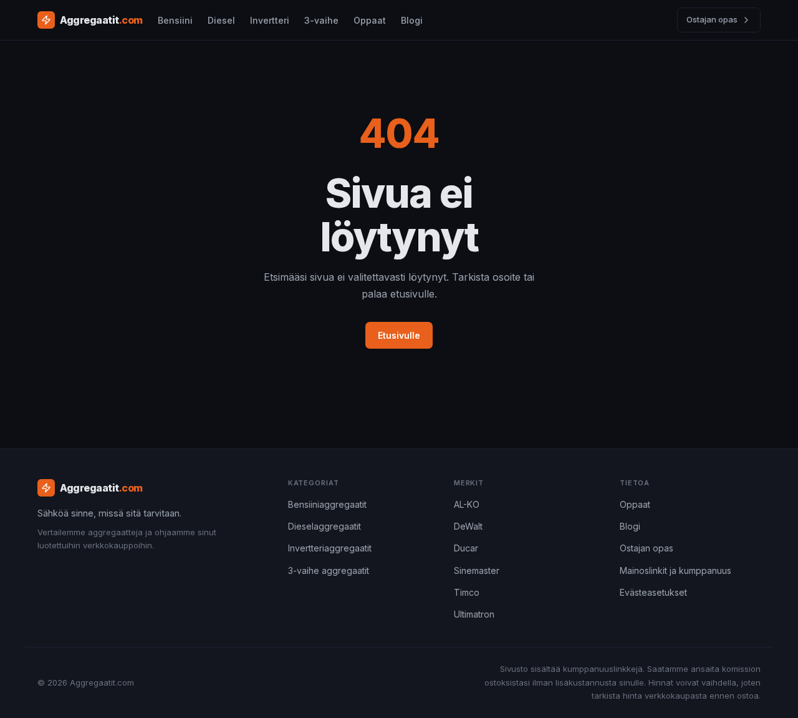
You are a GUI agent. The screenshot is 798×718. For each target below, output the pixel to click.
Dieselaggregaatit (324, 526)
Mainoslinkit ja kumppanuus (675, 570)
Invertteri (269, 20)
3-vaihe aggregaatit (328, 570)
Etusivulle (399, 335)
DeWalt (468, 526)
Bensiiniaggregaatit (327, 504)
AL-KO (466, 504)
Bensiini (175, 20)
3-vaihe (321, 20)
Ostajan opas (712, 19)
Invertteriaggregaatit (330, 548)
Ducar (466, 548)
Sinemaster (476, 570)
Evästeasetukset (653, 592)
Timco (466, 592)
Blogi (412, 20)
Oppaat (369, 20)
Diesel (221, 20)
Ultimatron (474, 614)
